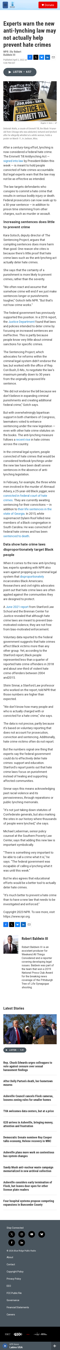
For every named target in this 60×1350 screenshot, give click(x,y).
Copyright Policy (15, 1271)
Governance (13, 1300)
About (10, 1257)
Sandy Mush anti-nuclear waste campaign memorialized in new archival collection (28, 1169)
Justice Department (21, 321)
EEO (9, 1286)
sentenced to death (16, 536)
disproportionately (32, 576)
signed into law (13, 161)
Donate (49, 4)
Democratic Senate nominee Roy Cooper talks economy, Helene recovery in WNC (27, 1139)
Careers (11, 1314)
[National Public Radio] (7, 1334)
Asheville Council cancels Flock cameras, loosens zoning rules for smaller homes (28, 1097)
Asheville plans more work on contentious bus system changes (28, 1154)
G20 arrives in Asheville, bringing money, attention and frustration (28, 1124)
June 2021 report (17, 607)
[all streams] (55, 1346)
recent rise (23, 439)
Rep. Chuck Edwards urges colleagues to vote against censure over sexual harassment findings (27, 1066)
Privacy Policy (14, 1279)
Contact (11, 1264)
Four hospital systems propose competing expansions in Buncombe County (28, 1202)
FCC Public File (14, 1293)
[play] (5, 1346)
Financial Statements (18, 1307)
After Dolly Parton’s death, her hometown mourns (28, 1082)
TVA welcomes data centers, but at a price (28, 1111)
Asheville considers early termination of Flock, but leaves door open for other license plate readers (27, 1186)
